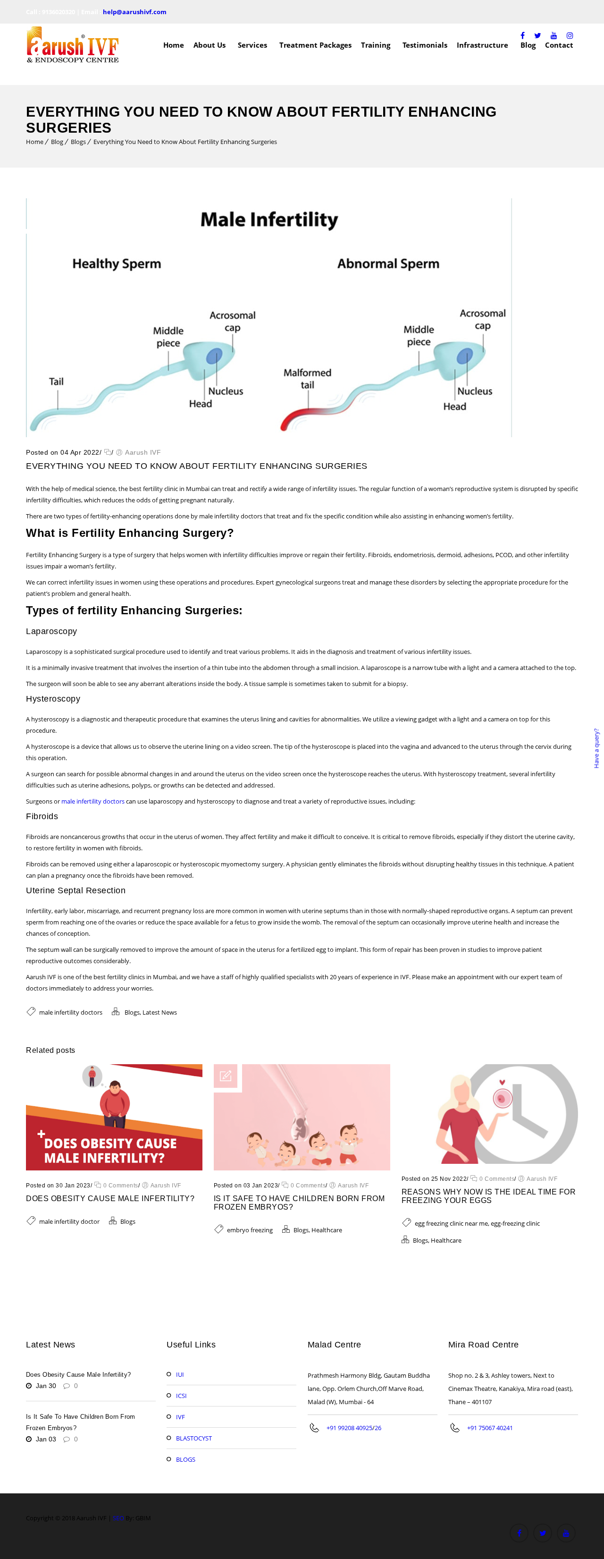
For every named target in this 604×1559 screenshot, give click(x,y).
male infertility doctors (93, 801)
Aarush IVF (143, 452)
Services (252, 45)
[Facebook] (522, 35)
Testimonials (425, 45)
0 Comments (119, 1185)
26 (378, 1427)
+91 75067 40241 (490, 1427)
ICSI (181, 1395)
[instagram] (570, 35)
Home (173, 45)
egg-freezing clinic (515, 1223)
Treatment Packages (315, 45)
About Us (209, 45)
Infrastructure (482, 45)
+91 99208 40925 (349, 1427)
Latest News (160, 1012)
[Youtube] (554, 35)
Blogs (78, 141)
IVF (180, 1417)
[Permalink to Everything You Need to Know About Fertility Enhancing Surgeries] (269, 435)
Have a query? (596, 749)
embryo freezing (250, 1230)
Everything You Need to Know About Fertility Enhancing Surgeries (185, 141)
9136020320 (58, 12)
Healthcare (326, 1230)
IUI (180, 1374)
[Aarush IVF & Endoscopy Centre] (73, 45)
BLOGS (185, 1459)
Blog (57, 141)
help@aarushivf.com (135, 12)
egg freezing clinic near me (451, 1223)
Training (375, 45)
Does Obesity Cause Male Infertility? (110, 1199)
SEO (118, 1518)
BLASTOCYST (194, 1438)
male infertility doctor (69, 1221)
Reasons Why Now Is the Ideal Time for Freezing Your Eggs (489, 1196)
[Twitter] (537, 35)
